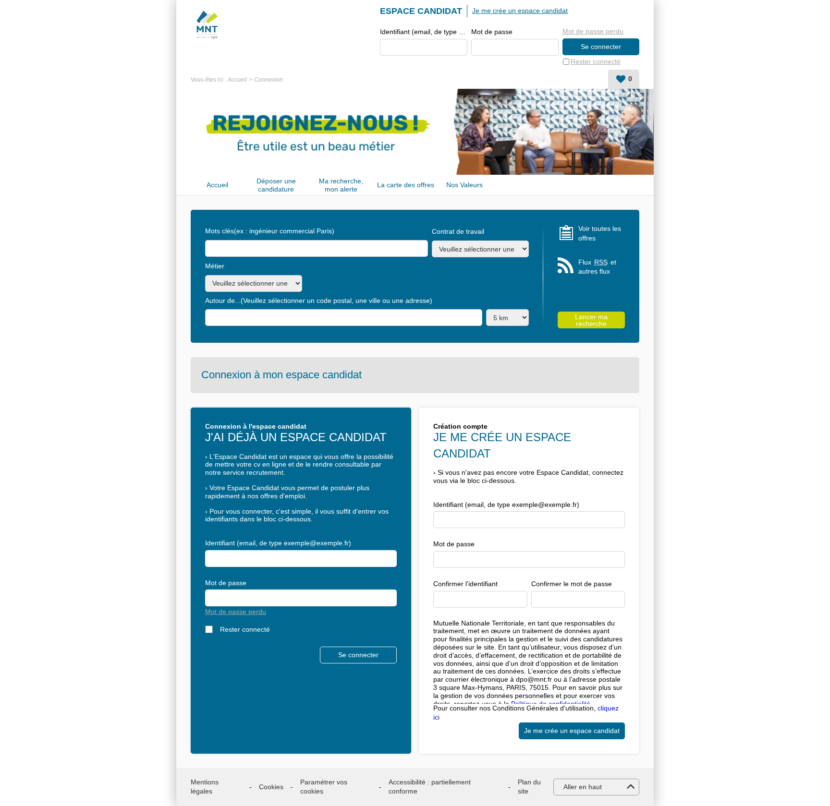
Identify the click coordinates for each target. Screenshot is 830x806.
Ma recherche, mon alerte (341, 184)
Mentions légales (205, 786)
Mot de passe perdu (592, 31)
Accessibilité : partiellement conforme (430, 786)
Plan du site (529, 786)
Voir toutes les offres (599, 233)
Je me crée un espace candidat (520, 10)
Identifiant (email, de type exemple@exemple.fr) (423, 32)
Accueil (237, 79)
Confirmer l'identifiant (465, 584)
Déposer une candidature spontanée (276, 184)
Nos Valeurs (464, 185)
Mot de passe (492, 32)
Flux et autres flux (597, 267)
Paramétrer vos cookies (323, 786)
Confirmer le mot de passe (571, 584)
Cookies (271, 787)
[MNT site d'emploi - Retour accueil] (207, 25)
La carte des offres (405, 185)
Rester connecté (596, 61)
